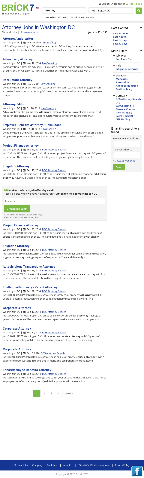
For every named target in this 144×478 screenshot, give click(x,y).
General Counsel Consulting (126, 110)
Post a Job (135, 3)
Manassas (122, 79)
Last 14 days (120, 40)
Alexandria (122, 82)
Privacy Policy (122, 465)
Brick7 (18, 6)
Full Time (121, 59)
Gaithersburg (124, 89)
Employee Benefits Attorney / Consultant (32, 125)
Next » (69, 393)
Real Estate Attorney (17, 80)
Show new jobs (29, 32)
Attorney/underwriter (18, 38)
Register (119, 3)
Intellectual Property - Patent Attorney (30, 287)
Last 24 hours (120, 33)
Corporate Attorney (17, 308)
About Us (68, 465)
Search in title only (56, 17)
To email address (122, 149)
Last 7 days (119, 37)
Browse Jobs (21, 465)
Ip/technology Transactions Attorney (29, 266)
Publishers (52, 465)
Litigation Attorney (127, 69)
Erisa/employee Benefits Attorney (27, 370)
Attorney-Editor (14, 104)
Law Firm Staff (124, 116)
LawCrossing (123, 105)
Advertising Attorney (18, 59)
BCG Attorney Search (128, 99)
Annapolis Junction (127, 85)
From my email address (125, 138)
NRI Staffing (123, 119)
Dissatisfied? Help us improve (94, 465)
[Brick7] (37, 8)
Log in (105, 3)
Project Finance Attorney (21, 145)
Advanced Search (83, 17)
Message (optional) (125, 160)
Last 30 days (120, 43)
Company (37, 465)
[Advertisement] (54, 429)
